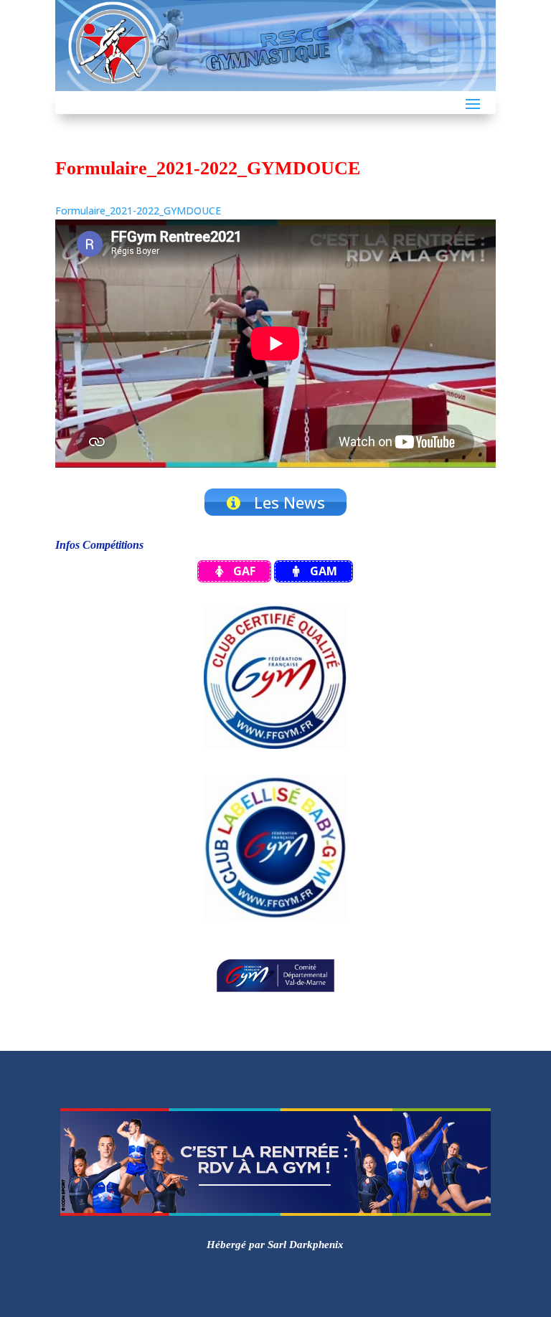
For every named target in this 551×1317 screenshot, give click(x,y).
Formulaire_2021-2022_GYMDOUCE (138, 210)
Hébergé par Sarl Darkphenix (275, 1244)
